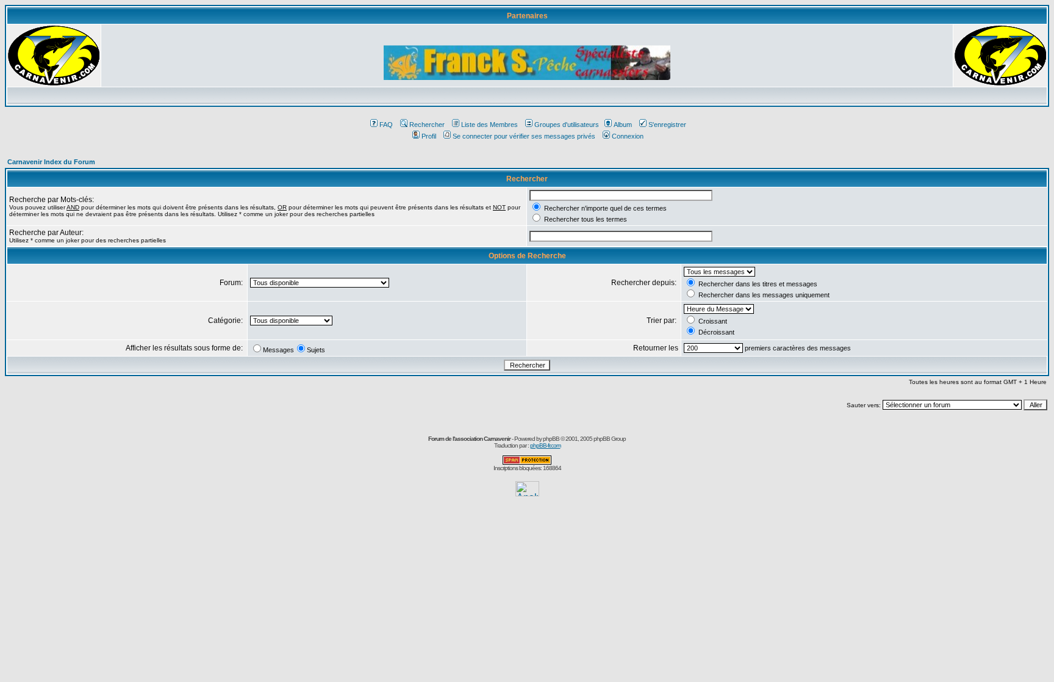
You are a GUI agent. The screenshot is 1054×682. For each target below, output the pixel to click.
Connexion (628, 136)
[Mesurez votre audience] (527, 493)
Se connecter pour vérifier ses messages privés (524, 136)
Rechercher (427, 124)
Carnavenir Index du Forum (51, 161)
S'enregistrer (667, 124)
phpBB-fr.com (545, 445)
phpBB (551, 438)
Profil (428, 136)
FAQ (386, 124)
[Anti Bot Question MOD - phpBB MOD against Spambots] (527, 462)
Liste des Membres (489, 124)
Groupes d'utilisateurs (566, 124)
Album (623, 124)
